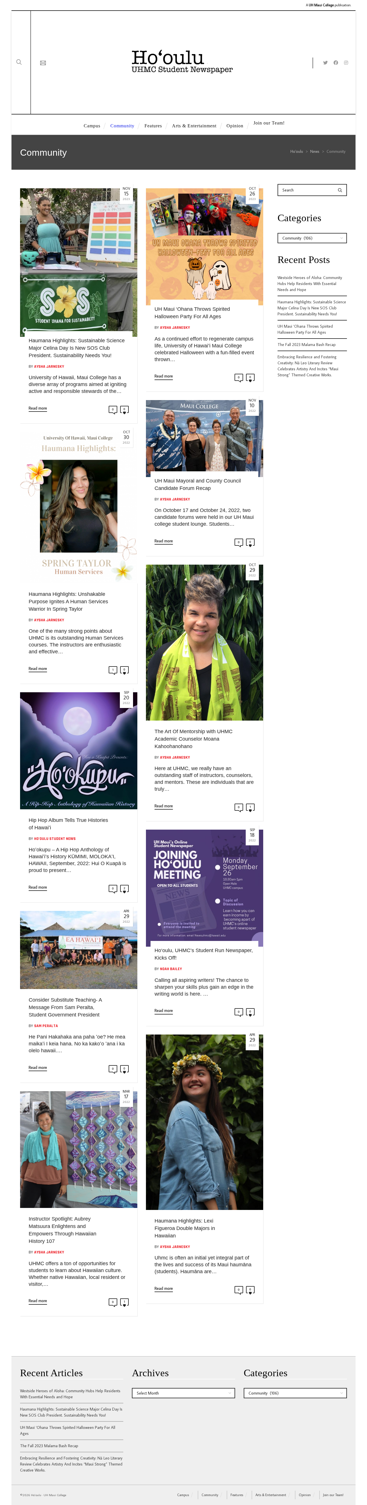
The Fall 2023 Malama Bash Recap (307, 344)
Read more (38, 408)
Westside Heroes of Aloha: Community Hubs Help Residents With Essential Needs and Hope (310, 283)
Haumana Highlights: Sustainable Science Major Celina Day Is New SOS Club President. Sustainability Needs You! (312, 308)
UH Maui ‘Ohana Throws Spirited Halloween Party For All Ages (305, 329)
